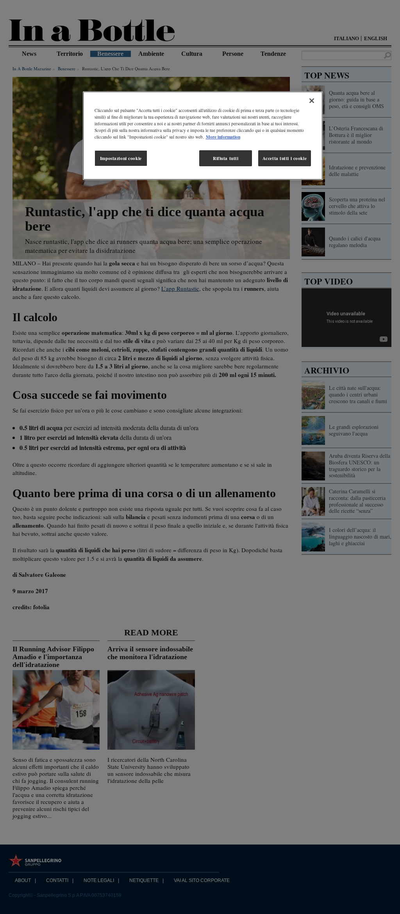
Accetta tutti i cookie (284, 158)
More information (223, 136)
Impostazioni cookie (121, 158)
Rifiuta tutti (225, 158)
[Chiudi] (311, 100)
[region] (203, 135)
